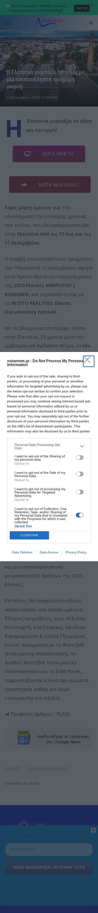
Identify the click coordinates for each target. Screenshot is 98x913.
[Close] (88, 361)
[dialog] (49, 456)
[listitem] (49, 446)
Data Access (49, 552)
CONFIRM (29, 535)
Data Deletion (22, 552)
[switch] (79, 457)
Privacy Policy (76, 552)
